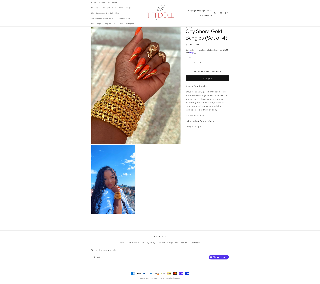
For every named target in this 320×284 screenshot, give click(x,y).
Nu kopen (207, 78)
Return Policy (133, 243)
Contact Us (195, 243)
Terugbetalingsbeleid (174, 278)
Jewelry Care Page (165, 243)
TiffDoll (147, 278)
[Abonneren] (133, 257)
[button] (215, 13)
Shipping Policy (148, 243)
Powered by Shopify (157, 278)
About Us (184, 243)
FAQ (176, 243)
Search (123, 243)
